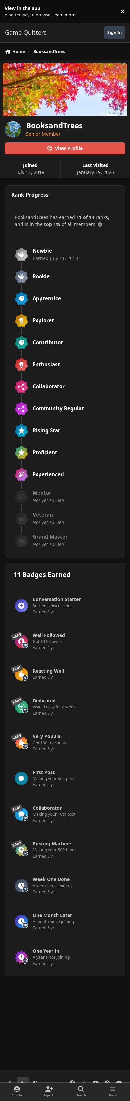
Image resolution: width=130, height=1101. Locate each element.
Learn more (13, 11)
